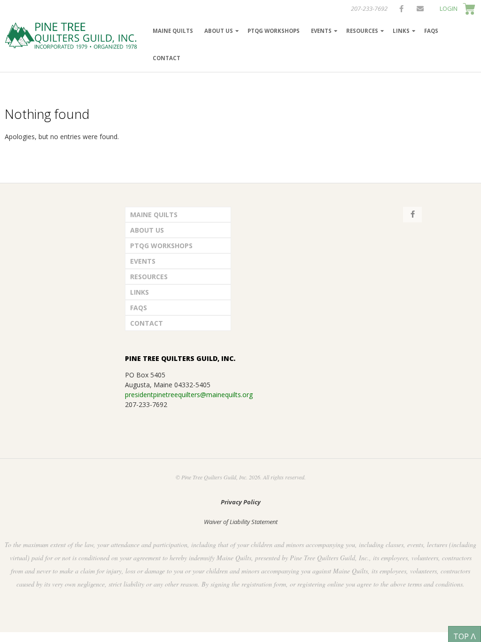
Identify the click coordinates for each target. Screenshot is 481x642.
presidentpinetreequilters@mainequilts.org (189, 394)
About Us (218, 30)
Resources (362, 30)
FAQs (431, 30)
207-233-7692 (369, 8)
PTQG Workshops (274, 30)
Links (401, 30)
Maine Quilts (173, 30)
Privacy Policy (241, 502)
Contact (166, 58)
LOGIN (449, 8)
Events (321, 30)
